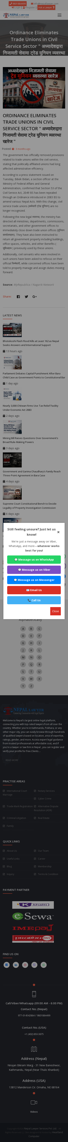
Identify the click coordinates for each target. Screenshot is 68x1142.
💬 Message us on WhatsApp (34, 559)
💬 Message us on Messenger (34, 580)
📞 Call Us (34, 600)
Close (55, 611)
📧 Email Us (34, 590)
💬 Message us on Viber (34, 569)
